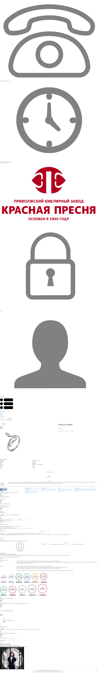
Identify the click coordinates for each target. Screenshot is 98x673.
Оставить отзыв (49, 477)
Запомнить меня (4, 520)
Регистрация (2, 396)
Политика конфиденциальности (80, 489)
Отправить (2, 522)
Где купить (2, 414)
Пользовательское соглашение (82, 490)
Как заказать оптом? (61, 430)
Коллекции (2, 412)
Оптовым (46, 489)
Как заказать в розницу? (69, 430)
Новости (34, 489)
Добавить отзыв (2, 557)
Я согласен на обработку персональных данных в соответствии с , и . (35, 534)
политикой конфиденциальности (31, 534)
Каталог (1, 410)
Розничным (43, 489)
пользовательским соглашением (43, 534)
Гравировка (71, 490)
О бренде (26, 489)
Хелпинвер (27, 491)
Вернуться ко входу (30, 528)
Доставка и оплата (44, 490)
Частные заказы (66, 490)
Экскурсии (59, 489)
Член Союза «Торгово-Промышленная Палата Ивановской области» (31, 492)
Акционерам (27, 490)
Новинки (1, 413)
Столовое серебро (3, 411)
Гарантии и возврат (52, 489)
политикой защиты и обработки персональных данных (60, 534)
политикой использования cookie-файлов (55, 671)
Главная (1, 419)
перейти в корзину (3, 498)
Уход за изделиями (51, 490)
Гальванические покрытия (66, 489)
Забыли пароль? (9, 520)
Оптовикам (2, 415)
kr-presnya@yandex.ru (3, 493)
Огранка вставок (60, 490)
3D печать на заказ (61, 491)
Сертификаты (2, 416)
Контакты (37, 489)
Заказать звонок (8, 81)
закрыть (19, 514)
